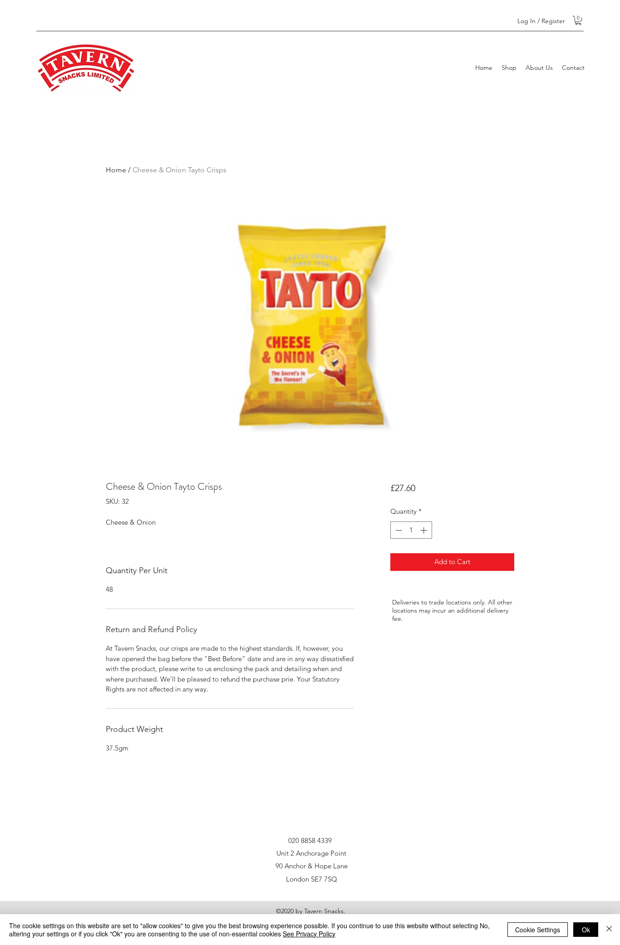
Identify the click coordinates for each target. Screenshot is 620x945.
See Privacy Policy (309, 933)
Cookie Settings (537, 929)
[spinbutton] (410, 530)
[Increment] (424, 530)
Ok (586, 929)
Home (116, 170)
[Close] (609, 929)
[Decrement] (398, 530)
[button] (578, 20)
